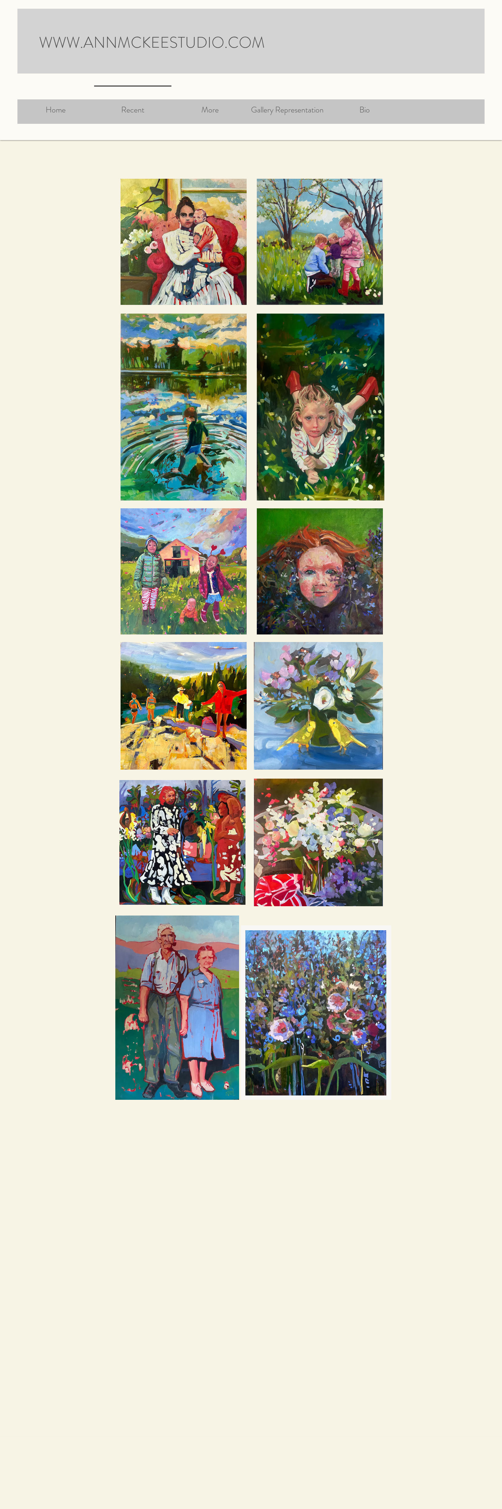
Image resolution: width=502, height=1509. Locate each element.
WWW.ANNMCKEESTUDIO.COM (152, 42)
